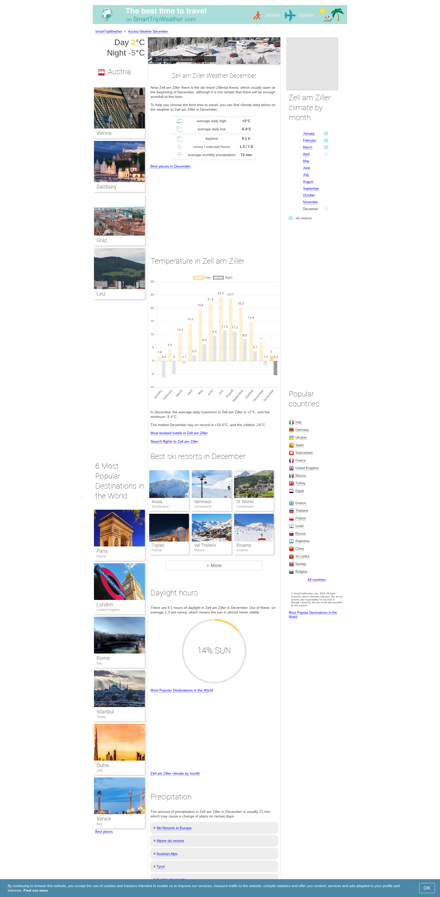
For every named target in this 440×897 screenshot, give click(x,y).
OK (427, 888)
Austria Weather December (148, 31)
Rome (103, 658)
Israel (299, 526)
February (309, 140)
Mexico (300, 476)
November (310, 202)
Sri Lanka (302, 556)
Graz (102, 240)
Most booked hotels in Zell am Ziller (179, 433)
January (309, 133)
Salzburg (106, 187)
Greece (300, 503)
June (306, 168)
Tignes (158, 545)
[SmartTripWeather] (220, 24)
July (306, 175)
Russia (300, 533)
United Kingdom (108, 610)
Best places (104, 832)
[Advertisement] (214, 208)
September (311, 188)
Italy (99, 663)
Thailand (301, 510)
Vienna (104, 133)
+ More (214, 565)
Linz (101, 294)
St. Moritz (245, 501)
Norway (300, 564)
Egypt (299, 491)
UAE (100, 770)
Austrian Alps (167, 854)
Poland (300, 518)
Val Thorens (205, 545)
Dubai (103, 765)
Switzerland (303, 453)
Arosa (157, 501)
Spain (299, 445)
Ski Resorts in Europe (174, 828)
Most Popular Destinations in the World (181, 690)
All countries (317, 580)
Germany (302, 430)
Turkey (101, 717)
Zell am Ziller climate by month (175, 773)
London (105, 604)
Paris (102, 551)
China (299, 548)
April (306, 154)
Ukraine (301, 437)
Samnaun (203, 501)
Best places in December (170, 166)
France (101, 556)
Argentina (302, 541)
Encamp (244, 545)
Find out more (35, 890)
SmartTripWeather (108, 31)
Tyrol (160, 866)
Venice (104, 819)
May (306, 161)
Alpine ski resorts (170, 841)
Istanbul (105, 712)
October (309, 195)
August (308, 182)
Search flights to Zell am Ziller (174, 441)
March (307, 147)
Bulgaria (301, 571)
